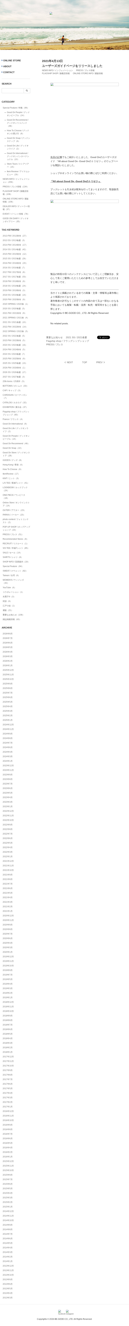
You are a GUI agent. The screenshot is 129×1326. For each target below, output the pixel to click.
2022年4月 (8, 847)
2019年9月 (8, 970)
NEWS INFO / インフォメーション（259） (16, 180)
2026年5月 (8, 647)
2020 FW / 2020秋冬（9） (14, 299)
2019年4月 (8, 984)
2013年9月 (8, 1279)
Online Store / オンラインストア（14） (16, 504)
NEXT (70, 362)
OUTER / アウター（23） (14, 510)
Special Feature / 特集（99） (16, 108)
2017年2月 (8, 1102)
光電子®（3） (9, 596)
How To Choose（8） (13, 469)
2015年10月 (8, 1170)
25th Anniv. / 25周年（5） (14, 381)
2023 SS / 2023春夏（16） (15, 345)
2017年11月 (8, 1061)
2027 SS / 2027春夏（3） (14, 377)
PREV (99, 362)
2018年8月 (8, 1020)
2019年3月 (8, 988)
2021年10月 (8, 870)
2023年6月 (8, 788)
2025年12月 (8, 670)
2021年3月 (8, 902)
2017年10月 (8, 1066)
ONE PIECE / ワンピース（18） (14, 496)
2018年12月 (8, 1002)
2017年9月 (8, 1070)
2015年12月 (8, 1161)
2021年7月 (8, 884)
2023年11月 (8, 770)
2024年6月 (8, 747)
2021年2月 (8, 906)
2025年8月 (8, 688)
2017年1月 (8, 1107)
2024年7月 (8, 743)
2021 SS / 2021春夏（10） (15, 322)
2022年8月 (8, 829)
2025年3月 (8, 711)
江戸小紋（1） (9, 606)
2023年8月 (8, 779)
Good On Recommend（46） (16, 443)
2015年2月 (8, 1202)
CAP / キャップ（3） (12, 390)
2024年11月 (8, 729)
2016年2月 (8, 1152)
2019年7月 (8, 975)
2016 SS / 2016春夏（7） (14, 267)
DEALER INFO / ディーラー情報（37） (16, 208)
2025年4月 (8, 706)
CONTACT (9, 72)
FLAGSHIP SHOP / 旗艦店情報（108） (15, 192)
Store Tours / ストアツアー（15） (18, 165)
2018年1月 (8, 1052)
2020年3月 (8, 947)
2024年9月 (8, 734)
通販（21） (8, 610)
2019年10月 (8, 966)
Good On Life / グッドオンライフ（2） (18, 147)
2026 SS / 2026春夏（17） (15, 372)
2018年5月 (8, 1034)
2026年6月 (8, 643)
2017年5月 (8, 1088)
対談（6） (7, 601)
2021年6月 (8, 888)
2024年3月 (8, 756)
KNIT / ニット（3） (11, 478)
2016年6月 (8, 1138)
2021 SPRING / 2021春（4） (16, 318)
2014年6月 (8, 1238)
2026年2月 (8, 661)
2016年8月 (8, 1129)
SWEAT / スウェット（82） (15, 571)
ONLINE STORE (12, 60)
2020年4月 (8, 943)
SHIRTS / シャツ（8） (13, 557)
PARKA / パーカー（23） (14, 515)
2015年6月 (8, 1184)
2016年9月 (8, 1125)
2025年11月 (8, 674)
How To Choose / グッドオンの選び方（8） (18, 132)
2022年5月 (8, 843)
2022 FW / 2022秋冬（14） (15, 327)
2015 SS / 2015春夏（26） (15, 258)
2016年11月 (8, 1116)
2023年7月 (8, 784)
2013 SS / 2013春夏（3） (14, 240)
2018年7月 (8, 1025)
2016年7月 (8, 1134)
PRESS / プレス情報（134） (16, 186)
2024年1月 (8, 761)
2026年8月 (8, 634)
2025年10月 (8, 679)
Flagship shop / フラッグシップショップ (67, 341)
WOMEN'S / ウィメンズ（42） (13, 581)
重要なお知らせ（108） (13, 615)
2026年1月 (8, 665)
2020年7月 (8, 934)
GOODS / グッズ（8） (13, 460)
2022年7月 (8, 834)
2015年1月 (8, 1207)
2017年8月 (8, 1075)
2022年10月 (8, 820)
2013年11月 (8, 1270)
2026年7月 (8, 638)
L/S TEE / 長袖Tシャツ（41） (16, 483)
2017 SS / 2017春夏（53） (15, 277)
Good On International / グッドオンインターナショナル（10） (18, 156)
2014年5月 (8, 1243)
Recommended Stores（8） (15, 539)
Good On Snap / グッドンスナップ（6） (18, 139)
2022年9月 (8, 825)
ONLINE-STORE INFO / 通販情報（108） (16, 200)
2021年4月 (8, 897)
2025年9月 (8, 684)
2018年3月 (8, 1043)
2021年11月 (8, 865)
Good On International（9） (15, 424)
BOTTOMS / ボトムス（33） (15, 386)
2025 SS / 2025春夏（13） (15, 363)
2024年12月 (8, 724)
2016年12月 (8, 1111)
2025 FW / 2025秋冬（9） (14, 358)
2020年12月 (8, 915)
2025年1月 (8, 720)
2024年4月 (8, 752)
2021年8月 (8, 879)
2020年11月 (8, 920)
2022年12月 (8, 811)
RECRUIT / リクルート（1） (16, 543)
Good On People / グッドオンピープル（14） (18, 114)
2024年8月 (8, 738)
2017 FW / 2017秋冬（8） (14, 272)
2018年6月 (8, 1029)
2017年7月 (8, 1079)
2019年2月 (8, 993)
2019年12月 (8, 956)
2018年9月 (8, 1016)
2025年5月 (8, 702)
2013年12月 (8, 1266)
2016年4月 (8, 1147)
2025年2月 (8, 715)
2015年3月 (8, 1197)
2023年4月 (8, 797)
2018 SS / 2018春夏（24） (15, 286)
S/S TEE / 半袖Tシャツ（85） (16, 548)
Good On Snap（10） (13, 448)
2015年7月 (8, 1179)
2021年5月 (8, 893)
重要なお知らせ (54, 337)
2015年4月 (8, 1193)
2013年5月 (8, 1288)
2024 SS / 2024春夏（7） (14, 354)
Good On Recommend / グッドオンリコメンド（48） (17, 123)
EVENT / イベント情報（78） (16, 214)
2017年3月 (8, 1097)
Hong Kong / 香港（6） (13, 465)
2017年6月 (8, 1084)
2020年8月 (8, 929)
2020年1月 (8, 952)
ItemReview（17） (11, 474)
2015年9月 (8, 1175)
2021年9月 (8, 875)
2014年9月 (8, 1225)
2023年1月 (8, 806)
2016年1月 (8, 1157)
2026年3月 (8, 656)
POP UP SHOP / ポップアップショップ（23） (16, 528)
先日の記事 (56, 157)
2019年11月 (8, 961)
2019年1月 (8, 997)
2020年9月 (8, 925)
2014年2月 (8, 1257)
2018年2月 (8, 1047)
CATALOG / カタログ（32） (15, 402)
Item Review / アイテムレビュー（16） (18, 173)
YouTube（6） (9, 587)
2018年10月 (8, 1011)
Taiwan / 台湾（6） (11, 575)
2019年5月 (8, 979)
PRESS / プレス (54, 344)
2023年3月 (8, 802)
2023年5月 (8, 793)
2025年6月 (8, 697)
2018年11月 (8, 1006)
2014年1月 (8, 1261)
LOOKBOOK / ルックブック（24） (15, 489)
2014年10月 (8, 1220)
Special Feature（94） (13, 566)
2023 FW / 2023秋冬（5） (14, 340)
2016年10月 (8, 1120)
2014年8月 (8, 1229)
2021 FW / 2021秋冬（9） (14, 313)
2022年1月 (8, 856)
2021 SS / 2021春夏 (76, 337)
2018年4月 (8, 1038)
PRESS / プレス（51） (13, 534)
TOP (84, 362)
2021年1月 (8, 911)
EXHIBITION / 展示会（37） (15, 407)
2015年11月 (8, 1166)
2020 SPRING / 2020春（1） (16, 304)
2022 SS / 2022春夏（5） (14, 336)
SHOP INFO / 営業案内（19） (16, 562)
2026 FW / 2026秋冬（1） (14, 368)
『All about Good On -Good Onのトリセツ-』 (75, 181)
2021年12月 (8, 861)
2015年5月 (8, 1188)
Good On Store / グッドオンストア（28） (16, 454)
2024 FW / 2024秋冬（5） (14, 349)
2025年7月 (8, 693)
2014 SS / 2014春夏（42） (15, 249)
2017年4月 (8, 1093)
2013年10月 (8, 1275)
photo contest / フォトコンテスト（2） (16, 521)
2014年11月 (8, 1216)
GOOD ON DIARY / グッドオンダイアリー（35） (16, 220)
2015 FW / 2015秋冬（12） (15, 254)
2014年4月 (8, 1247)
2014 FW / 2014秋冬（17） (15, 245)
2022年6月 (8, 838)
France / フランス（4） (13, 419)
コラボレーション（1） (13, 592)
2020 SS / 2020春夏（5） (14, 308)
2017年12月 (8, 1056)
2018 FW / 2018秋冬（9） (14, 281)
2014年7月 (8, 1234)
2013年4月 (8, 1293)
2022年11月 (8, 815)
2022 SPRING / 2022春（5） (16, 331)
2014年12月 (8, 1211)
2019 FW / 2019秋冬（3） (14, 290)
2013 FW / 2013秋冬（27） (15, 236)
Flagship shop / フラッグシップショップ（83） (16, 413)
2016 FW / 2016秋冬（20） (15, 263)
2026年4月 (8, 652)
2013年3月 (8, 1298)
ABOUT (7, 66)
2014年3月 (8, 1252)
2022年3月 (8, 852)
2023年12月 (8, 765)
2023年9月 (8, 775)
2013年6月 (8, 1284)
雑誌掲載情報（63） (12, 619)
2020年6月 (8, 938)
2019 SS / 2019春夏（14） (15, 295)
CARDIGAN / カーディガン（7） (15, 396)
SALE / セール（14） (12, 552)
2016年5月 (8, 1143)
